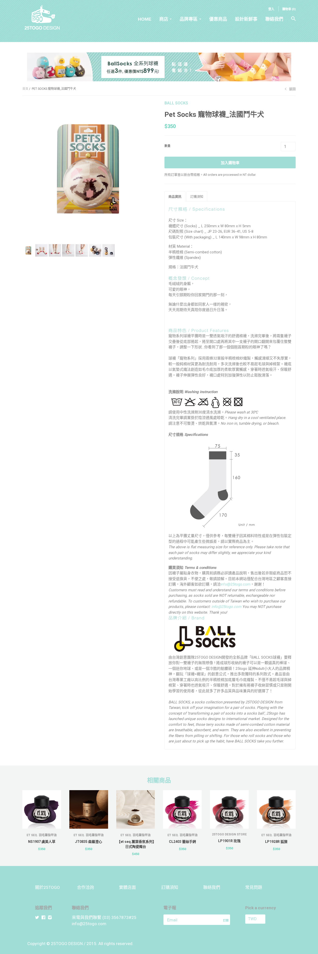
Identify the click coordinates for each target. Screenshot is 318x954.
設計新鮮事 (246, 19)
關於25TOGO (47, 887)
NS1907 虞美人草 (41, 842)
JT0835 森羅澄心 (88, 842)
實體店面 (127, 887)
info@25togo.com (235, 584)
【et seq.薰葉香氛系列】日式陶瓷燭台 (135, 844)
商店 (163, 19)
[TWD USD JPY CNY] (264, 919)
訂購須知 (169, 887)
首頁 (25, 89)
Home (144, 19)
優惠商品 (218, 19)
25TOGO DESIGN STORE (229, 834)
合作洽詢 (85, 887)
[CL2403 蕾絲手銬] (182, 809)
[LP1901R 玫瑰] (229, 809)
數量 (167, 146)
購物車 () (289, 9)
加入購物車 (230, 163)
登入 (271, 9)
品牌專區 (189, 19)
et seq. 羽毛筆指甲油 (42, 835)
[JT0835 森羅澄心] (88, 809)
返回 (292, 89)
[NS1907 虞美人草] (41, 809)
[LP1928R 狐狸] (276, 809)
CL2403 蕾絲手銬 (182, 842)
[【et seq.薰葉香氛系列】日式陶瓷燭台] (135, 809)
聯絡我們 (274, 19)
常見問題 (253, 887)
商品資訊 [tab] (174, 196)
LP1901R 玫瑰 (229, 841)
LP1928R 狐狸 (276, 842)
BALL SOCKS (176, 103)
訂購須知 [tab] (196, 196)
